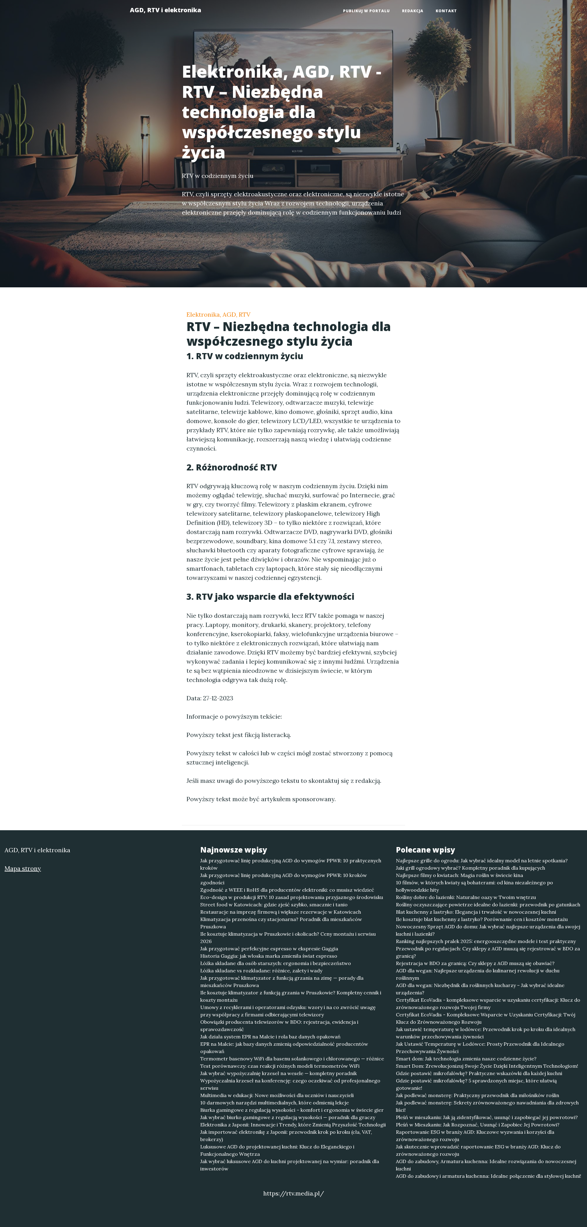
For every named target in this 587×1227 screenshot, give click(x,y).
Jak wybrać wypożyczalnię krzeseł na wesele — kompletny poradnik (278, 1073)
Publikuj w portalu (366, 10)
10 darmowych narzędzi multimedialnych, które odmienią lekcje (274, 1103)
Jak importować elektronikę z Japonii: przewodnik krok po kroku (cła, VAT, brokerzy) (286, 1135)
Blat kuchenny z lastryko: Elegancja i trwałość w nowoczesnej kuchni (476, 912)
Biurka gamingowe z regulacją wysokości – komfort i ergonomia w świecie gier (292, 1110)
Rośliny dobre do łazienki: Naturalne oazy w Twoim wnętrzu (466, 897)
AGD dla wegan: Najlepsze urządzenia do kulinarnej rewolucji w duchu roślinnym (477, 974)
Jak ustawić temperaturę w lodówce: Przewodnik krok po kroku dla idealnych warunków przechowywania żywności (485, 1033)
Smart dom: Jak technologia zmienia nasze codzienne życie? (466, 1059)
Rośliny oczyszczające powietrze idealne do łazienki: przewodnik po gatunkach (488, 904)
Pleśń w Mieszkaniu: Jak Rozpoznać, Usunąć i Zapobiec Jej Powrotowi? (477, 1125)
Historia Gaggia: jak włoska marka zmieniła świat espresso (268, 956)
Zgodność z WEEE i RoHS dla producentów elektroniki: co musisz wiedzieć (287, 890)
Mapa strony (23, 868)
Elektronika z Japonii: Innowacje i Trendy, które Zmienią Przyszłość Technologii (293, 1125)
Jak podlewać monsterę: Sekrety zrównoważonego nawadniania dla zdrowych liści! (487, 1106)
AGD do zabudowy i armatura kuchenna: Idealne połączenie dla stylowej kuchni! (488, 1176)
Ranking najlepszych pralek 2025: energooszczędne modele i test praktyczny (486, 941)
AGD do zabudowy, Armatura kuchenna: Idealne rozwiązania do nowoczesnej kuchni (486, 1165)
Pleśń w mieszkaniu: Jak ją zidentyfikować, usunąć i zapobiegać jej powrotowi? (487, 1117)
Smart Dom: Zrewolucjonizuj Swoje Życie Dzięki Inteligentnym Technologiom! (487, 1066)
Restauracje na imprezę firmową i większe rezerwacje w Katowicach (280, 912)
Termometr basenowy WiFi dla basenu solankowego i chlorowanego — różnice (292, 1059)
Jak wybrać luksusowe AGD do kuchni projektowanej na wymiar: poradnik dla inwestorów (289, 1165)
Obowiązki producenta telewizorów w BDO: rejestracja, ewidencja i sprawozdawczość (279, 1025)
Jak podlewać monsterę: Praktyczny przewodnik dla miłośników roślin (477, 1095)
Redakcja (412, 10)
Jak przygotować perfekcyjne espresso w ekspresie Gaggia (269, 948)
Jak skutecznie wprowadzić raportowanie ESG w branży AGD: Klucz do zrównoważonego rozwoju (478, 1150)
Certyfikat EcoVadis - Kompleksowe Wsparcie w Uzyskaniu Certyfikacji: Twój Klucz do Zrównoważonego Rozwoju (485, 1018)
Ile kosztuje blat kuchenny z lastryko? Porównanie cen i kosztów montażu (482, 919)
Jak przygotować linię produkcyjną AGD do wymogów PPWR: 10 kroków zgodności (283, 879)
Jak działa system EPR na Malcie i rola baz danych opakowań (270, 1037)
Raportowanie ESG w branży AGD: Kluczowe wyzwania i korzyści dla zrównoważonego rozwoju (475, 1135)
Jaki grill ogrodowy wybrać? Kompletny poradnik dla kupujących (470, 868)
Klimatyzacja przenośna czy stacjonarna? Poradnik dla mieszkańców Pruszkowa (281, 923)
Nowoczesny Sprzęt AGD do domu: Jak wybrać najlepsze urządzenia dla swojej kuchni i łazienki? (488, 930)
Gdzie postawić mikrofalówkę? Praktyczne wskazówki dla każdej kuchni (479, 1073)
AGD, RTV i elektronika (165, 10)
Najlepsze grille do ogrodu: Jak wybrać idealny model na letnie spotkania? (482, 860)
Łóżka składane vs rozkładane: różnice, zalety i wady (261, 970)
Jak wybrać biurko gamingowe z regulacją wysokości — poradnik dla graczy (287, 1117)
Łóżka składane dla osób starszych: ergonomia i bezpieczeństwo (275, 963)
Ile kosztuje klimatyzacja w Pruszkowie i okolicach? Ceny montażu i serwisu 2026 (288, 937)
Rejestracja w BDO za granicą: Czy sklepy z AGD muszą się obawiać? (475, 963)
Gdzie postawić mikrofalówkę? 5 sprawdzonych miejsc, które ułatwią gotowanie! (476, 1084)
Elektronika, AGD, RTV (218, 314)
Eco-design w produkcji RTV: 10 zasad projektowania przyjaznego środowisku (291, 897)
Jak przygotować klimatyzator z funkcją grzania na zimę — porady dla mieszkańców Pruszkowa (282, 981)
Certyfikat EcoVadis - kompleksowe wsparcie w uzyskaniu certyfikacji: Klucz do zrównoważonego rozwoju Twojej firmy (488, 1003)
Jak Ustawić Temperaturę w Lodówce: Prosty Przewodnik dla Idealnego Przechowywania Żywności (480, 1047)
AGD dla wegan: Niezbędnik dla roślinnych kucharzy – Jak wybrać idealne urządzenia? (480, 989)
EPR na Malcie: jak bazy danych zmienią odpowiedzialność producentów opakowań (284, 1047)
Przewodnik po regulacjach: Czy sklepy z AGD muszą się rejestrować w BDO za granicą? (488, 952)
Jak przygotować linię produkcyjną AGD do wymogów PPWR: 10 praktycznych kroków (290, 864)
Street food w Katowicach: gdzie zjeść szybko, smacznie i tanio (274, 904)
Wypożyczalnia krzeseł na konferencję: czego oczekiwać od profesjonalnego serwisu (290, 1084)
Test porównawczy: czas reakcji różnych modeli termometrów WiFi (280, 1066)
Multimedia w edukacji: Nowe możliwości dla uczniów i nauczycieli (277, 1095)
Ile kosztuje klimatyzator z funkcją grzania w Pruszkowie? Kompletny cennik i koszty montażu (290, 996)
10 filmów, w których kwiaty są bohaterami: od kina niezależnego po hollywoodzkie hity (474, 886)
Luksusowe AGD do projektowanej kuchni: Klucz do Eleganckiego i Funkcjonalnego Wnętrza (277, 1150)
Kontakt (446, 10)
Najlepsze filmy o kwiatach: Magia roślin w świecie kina (459, 875)
